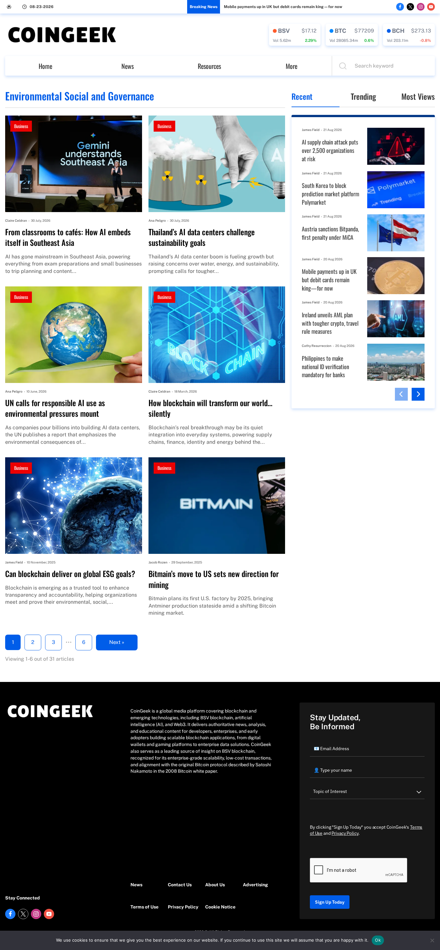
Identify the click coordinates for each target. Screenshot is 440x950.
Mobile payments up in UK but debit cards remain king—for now (283, 7)
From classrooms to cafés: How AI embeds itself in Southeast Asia (68, 237)
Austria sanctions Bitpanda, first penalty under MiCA (330, 233)
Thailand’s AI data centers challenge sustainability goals (201, 237)
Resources (209, 66)
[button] (401, 394)
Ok (378, 940)
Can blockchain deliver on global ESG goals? (70, 573)
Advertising (255, 884)
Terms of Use (144, 906)
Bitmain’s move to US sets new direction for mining (213, 579)
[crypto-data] (294, 35)
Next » (116, 642)
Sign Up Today (329, 902)
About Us (215, 884)
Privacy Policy (183, 906)
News (127, 66)
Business (21, 126)
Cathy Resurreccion (316, 346)
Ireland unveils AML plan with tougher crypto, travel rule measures (330, 323)
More (291, 66)
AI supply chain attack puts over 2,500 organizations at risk (330, 150)
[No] (432, 940)
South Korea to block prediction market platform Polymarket (330, 194)
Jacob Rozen (157, 562)
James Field (14, 562)
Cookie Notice (220, 906)
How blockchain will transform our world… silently (210, 408)
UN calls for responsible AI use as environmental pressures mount (55, 408)
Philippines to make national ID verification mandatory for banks (325, 366)
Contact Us (180, 884)
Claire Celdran (16, 220)
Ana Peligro (157, 220)
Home (45, 66)
